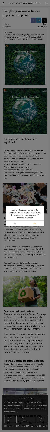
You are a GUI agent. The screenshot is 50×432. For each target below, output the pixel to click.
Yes (34, 223)
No (15, 223)
